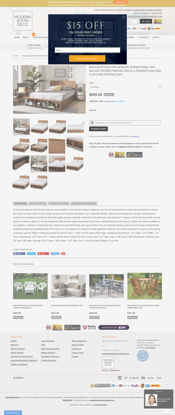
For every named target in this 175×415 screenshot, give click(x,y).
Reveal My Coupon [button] (87, 58)
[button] (123, 17)
